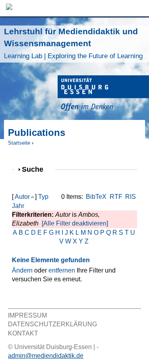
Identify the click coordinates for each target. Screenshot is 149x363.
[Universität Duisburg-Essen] (103, 94)
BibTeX (96, 196)
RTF (116, 196)
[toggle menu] (139, 8)
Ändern (22, 270)
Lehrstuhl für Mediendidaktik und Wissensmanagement (73, 43)
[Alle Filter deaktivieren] (75, 223)
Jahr (18, 205)
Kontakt (23, 333)
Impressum (27, 315)
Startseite (19, 143)
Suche (36, 169)
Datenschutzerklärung (52, 324)
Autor (22, 196)
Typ (43, 196)
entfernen (61, 270)
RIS (130, 196)
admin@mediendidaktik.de (45, 355)
